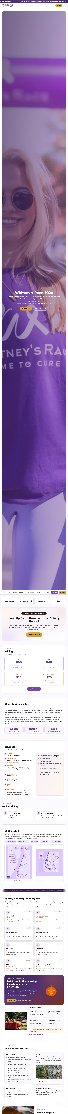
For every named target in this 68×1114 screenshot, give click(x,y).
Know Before (30, 592)
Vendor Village (52, 1020)
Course (15, 592)
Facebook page (11, 1094)
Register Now (26, 308)
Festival (21, 592)
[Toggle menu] (64, 5)
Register (62, 592)
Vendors (38, 592)
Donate (59, 5)
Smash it (12, 1000)
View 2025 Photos (40, 308)
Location (54, 592)
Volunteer (46, 592)
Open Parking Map (43, 1081)
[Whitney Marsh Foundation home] (7, 5)
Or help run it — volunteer (36, 1034)
